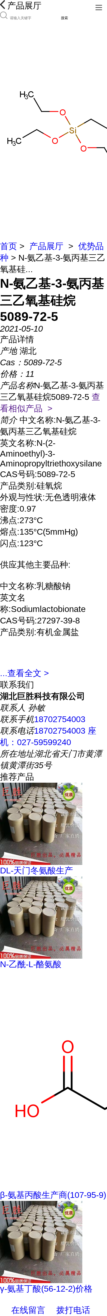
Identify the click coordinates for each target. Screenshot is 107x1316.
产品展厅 (46, 246)
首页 (8, 246)
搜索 (64, 18)
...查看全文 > (24, 673)
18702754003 (59, 719)
